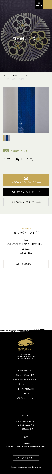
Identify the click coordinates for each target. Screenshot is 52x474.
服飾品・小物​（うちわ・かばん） (26, 379)
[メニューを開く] (47, 4)
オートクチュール (26, 384)
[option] (26, 110)
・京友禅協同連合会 (26, 425)
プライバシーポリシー (26, 398)
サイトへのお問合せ (23, 458)
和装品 (26, 75)
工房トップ (17, 75)
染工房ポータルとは (26, 370)
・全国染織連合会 (26, 429)
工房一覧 (26, 393)
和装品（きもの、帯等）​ (26, 375)
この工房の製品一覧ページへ (23, 192)
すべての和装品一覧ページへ (23, 202)
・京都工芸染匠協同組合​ (26, 421)
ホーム (6, 75)
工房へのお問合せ (23, 263)
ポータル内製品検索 (26, 388)
